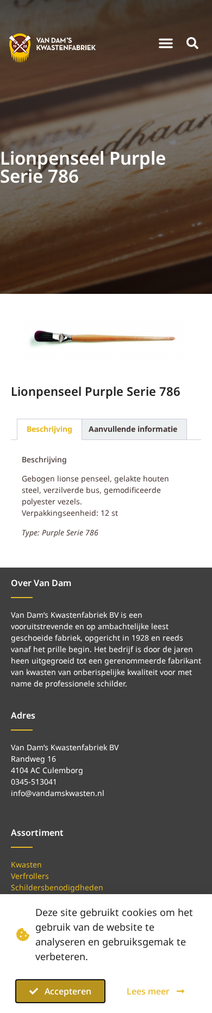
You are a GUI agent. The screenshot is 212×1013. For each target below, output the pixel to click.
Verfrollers (30, 876)
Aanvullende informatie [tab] (133, 429)
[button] (165, 43)
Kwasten (26, 864)
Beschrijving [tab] (49, 429)
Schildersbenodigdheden (57, 887)
